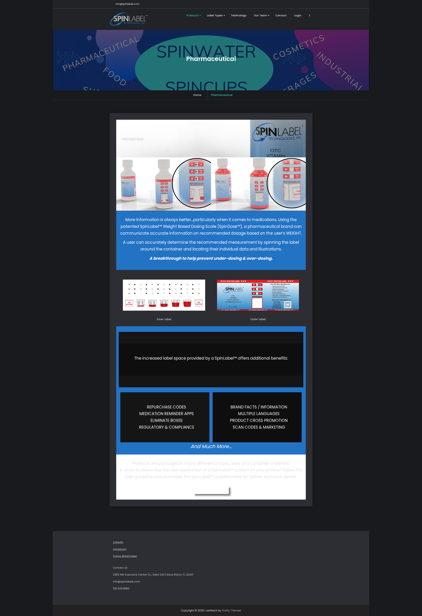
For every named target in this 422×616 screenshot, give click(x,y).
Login (297, 15)
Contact (281, 15)
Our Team (260, 15)
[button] (211, 490)
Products (192, 15)
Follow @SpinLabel (125, 556)
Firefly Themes (231, 610)
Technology (239, 15)
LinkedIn (118, 542)
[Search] (309, 15)
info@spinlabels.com (127, 4)
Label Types (215, 15)
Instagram (119, 549)
